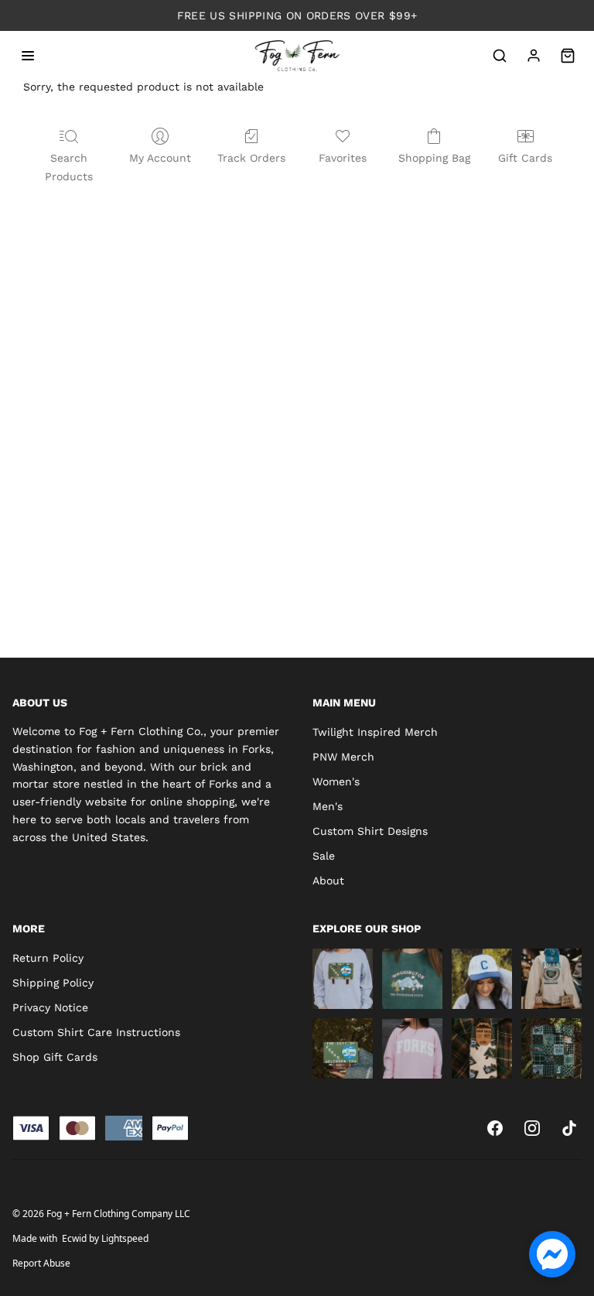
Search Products (69, 167)
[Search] (499, 55)
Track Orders (251, 158)
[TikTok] (569, 1128)
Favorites (343, 158)
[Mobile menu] (27, 55)
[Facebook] (495, 1128)
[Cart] (567, 55)
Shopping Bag (434, 158)
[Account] (533, 55)
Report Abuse (41, 1263)
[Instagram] (532, 1128)
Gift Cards (525, 158)
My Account (160, 158)
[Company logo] (297, 55)
